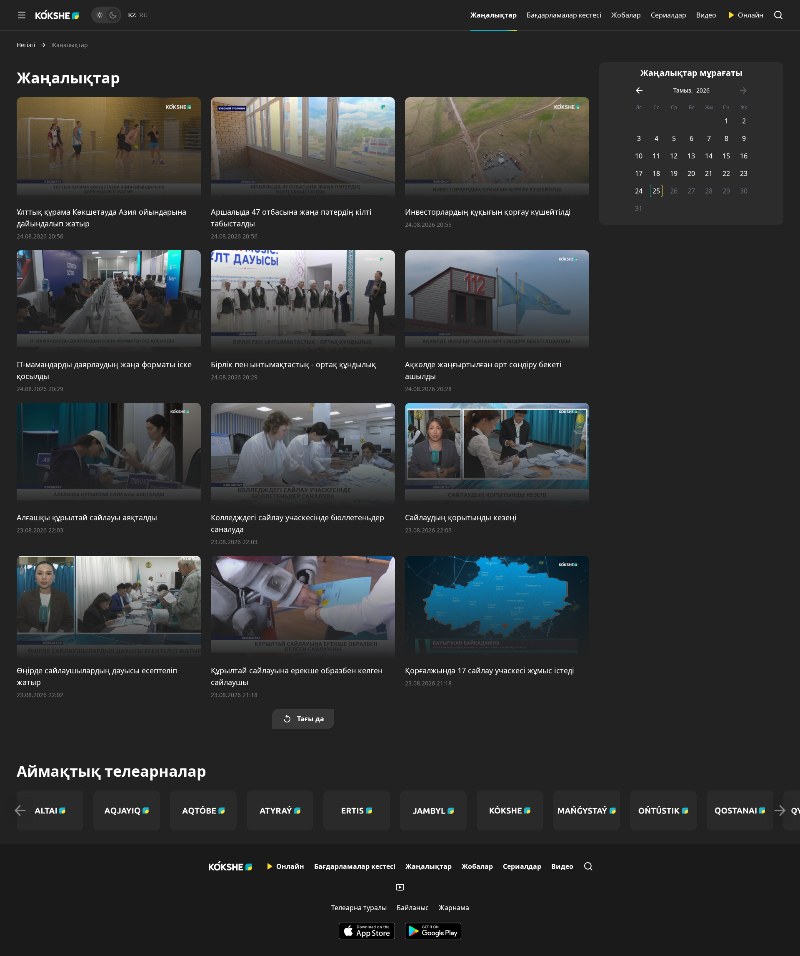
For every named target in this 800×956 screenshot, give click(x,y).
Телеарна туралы (359, 907)
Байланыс (413, 907)
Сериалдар (668, 15)
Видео (706, 15)
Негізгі (26, 45)
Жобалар (626, 15)
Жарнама (454, 907)
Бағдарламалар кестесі (564, 15)
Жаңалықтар (493, 15)
